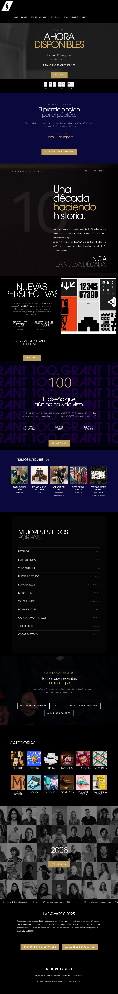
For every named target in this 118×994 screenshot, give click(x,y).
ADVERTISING (67, 792)
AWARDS (24, 17)
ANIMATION (50, 792)
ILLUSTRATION (84, 768)
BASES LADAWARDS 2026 (84, 706)
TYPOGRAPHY (100, 768)
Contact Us (66, 975)
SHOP (84, 17)
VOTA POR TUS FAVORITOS (59, 152)
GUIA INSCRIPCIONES (59, 713)
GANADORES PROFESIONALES (40, 947)
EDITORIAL (51, 768)
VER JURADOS (59, 864)
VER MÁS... (32, 357)
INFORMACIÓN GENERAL (33, 706)
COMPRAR (59, 75)
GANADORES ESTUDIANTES (80, 947)
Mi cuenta (75, 17)
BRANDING (18, 768)
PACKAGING (67, 768)
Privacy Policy (40, 975)
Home (15, 17)
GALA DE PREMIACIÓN (39, 17)
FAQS (66, 17)
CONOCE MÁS (59, 443)
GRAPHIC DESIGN (34, 769)
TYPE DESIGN (18, 793)
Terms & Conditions (53, 975)
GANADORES (56, 17)
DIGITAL (34, 792)
